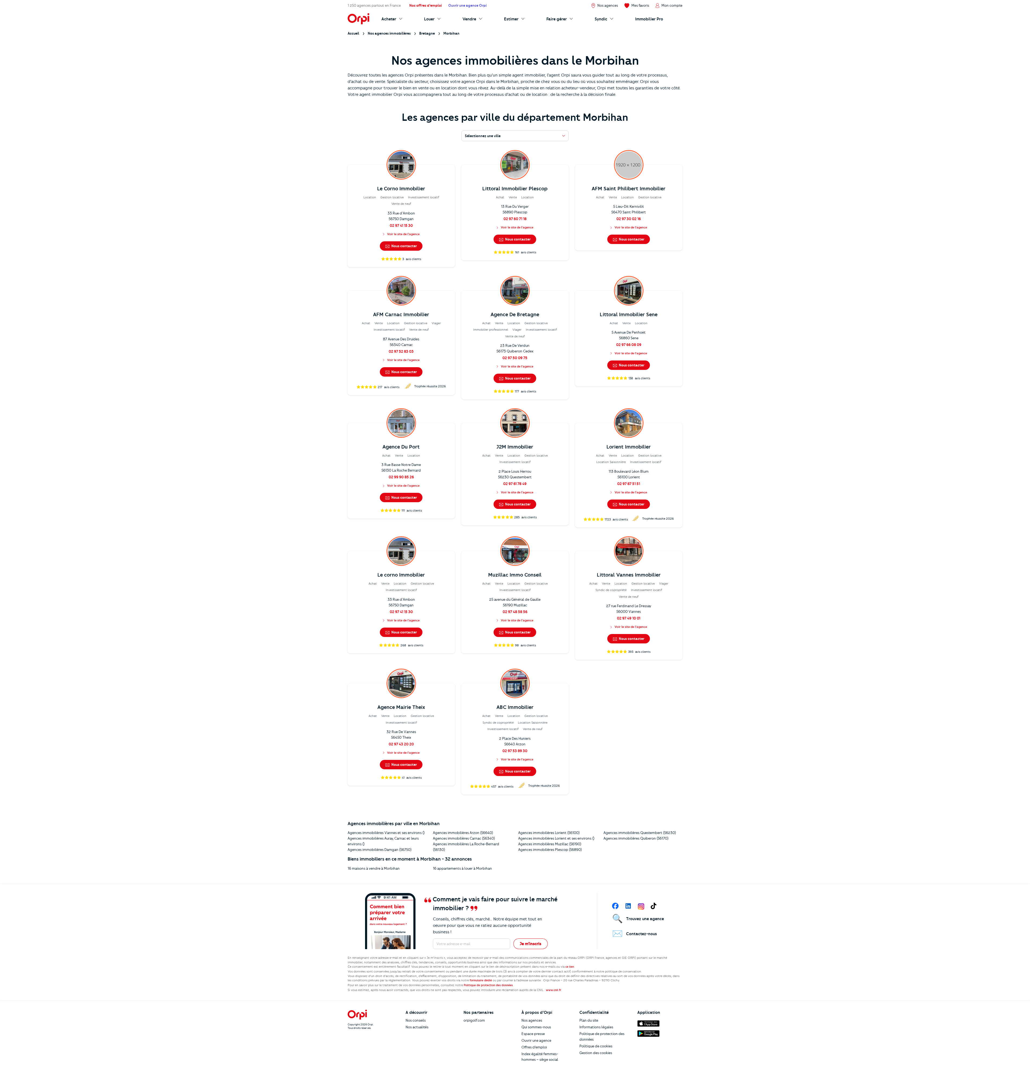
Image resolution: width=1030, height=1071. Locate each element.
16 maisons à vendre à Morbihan (374, 868)
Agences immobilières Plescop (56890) (550, 849)
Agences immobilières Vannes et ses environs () (386, 832)
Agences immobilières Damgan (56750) (379, 849)
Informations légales (596, 1027)
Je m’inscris (530, 943)
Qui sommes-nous (536, 1027)
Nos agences (531, 1020)
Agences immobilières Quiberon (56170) (636, 838)
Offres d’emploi (534, 1047)
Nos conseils (416, 1020)
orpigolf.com (474, 1020)
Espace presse (533, 1034)
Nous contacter (404, 246)
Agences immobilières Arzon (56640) (463, 832)
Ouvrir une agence (536, 1040)
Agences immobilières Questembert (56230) (640, 832)
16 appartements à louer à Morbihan (462, 868)
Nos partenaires (479, 1012)
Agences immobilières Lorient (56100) (549, 832)
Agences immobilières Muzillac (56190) (549, 844)
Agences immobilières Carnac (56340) (464, 838)
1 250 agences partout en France (374, 5)
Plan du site (588, 1020)
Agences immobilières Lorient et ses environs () (556, 838)
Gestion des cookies (595, 1053)
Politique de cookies (595, 1046)
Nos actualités (417, 1027)
